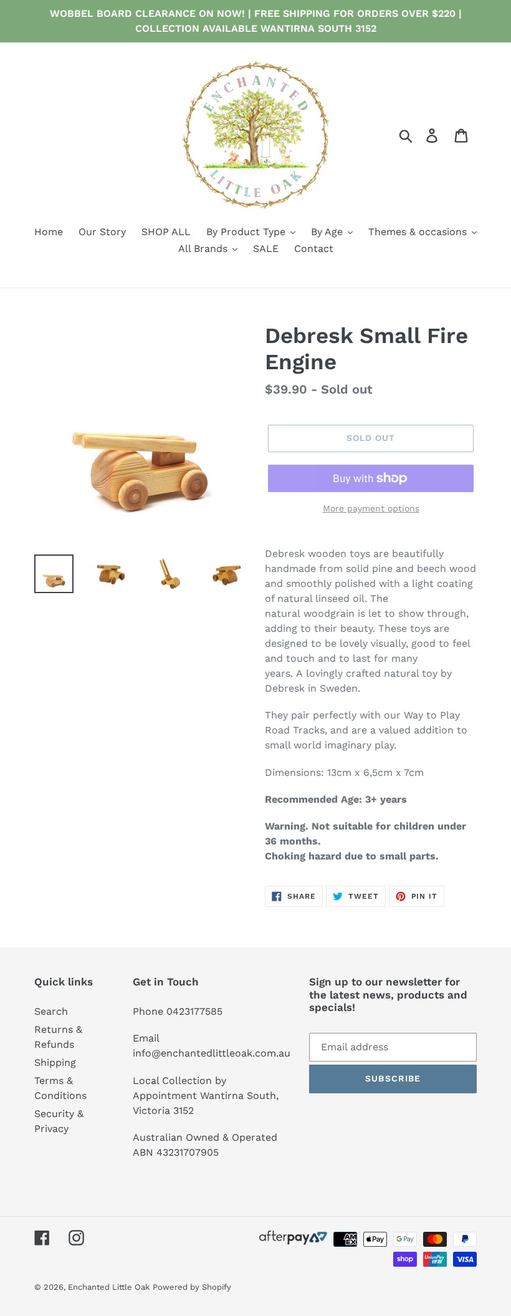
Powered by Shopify (192, 1287)
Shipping (55, 1062)
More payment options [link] (371, 508)
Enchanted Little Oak (109, 1287)
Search (51, 1011)
